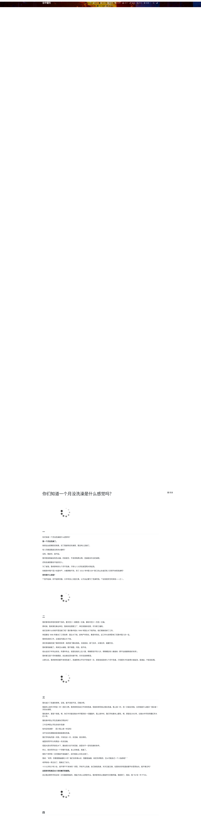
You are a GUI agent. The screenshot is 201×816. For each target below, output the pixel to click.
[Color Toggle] (157, 3)
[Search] (153, 3)
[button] (147, 3)
